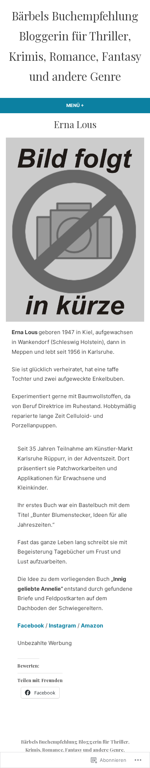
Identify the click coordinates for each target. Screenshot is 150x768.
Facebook (30, 625)
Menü (92, 105)
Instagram (62, 625)
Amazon (92, 625)
